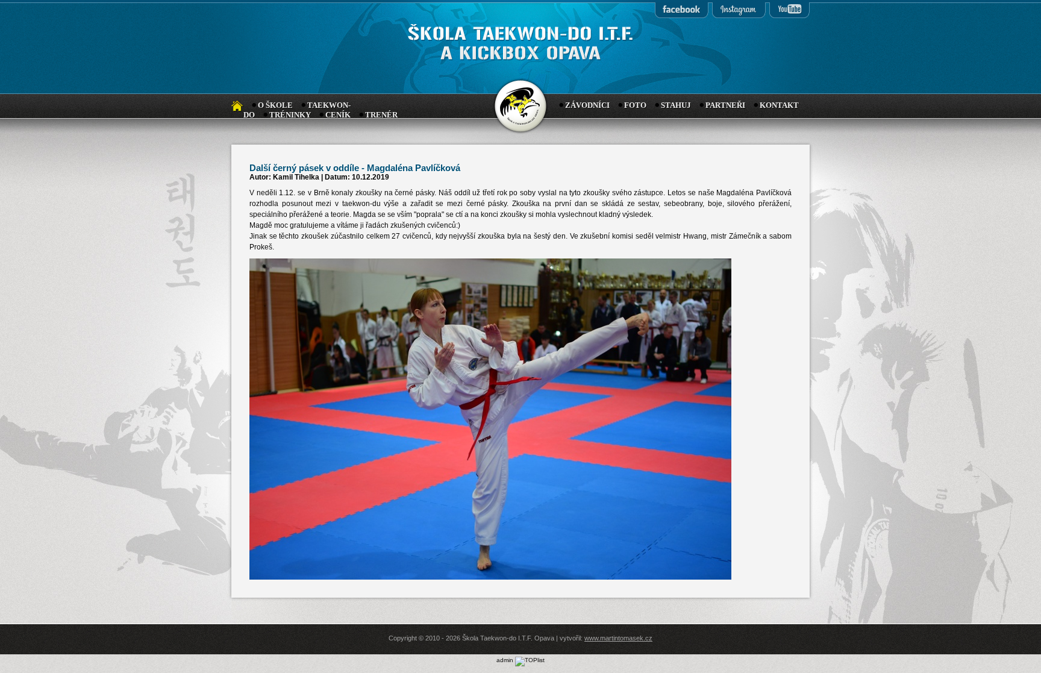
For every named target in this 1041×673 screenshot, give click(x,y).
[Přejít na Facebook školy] (681, 10)
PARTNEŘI (725, 105)
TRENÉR (381, 114)
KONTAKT (779, 105)
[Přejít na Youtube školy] (789, 10)
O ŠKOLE (275, 105)
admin (504, 660)
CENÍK (338, 114)
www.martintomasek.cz (618, 638)
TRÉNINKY (290, 114)
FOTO (635, 105)
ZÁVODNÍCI (587, 105)
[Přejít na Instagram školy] (738, 10)
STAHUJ (676, 105)
